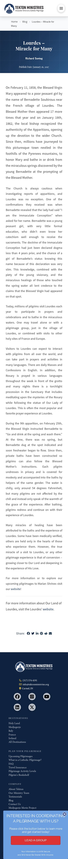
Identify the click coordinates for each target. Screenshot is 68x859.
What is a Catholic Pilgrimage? (25, 760)
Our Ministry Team (19, 793)
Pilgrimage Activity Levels (22, 771)
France (12, 734)
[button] (61, 8)
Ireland (12, 738)
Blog (24, 21)
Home (14, 21)
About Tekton (16, 789)
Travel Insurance (18, 767)
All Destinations (17, 742)
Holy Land (14, 723)
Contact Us (15, 804)
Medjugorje (15, 727)
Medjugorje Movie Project (22, 808)
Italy (11, 731)
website (15, 589)
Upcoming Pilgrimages (21, 756)
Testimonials (15, 796)
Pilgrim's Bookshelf (19, 775)
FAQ (11, 764)
